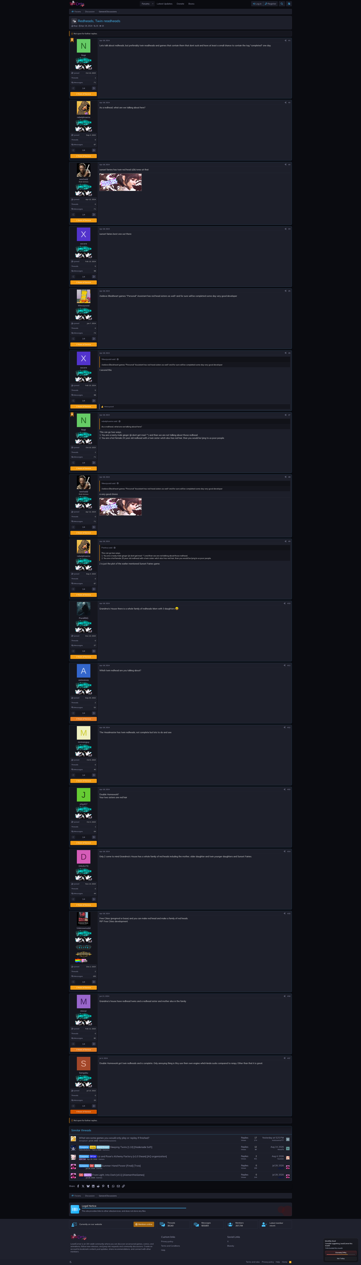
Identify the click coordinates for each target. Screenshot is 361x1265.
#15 (288, 913)
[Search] (282, 3)
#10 (288, 603)
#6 (289, 353)
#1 (289, 40)
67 (95, 144)
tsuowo (281, 1159)
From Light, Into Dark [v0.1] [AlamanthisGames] (118, 1174)
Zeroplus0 (83, 1141)
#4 (289, 229)
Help (163, 1250)
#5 (289, 291)
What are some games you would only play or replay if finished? (114, 1137)
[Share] (285, 40)
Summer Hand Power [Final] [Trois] (121, 1165)
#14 (288, 851)
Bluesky (230, 1246)
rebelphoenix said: (110, 421)
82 (95, 1038)
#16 (288, 996)
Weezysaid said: (109, 359)
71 (95, 82)
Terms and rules (253, 1262)
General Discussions (107, 1141)
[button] (153, 3)
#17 (288, 1058)
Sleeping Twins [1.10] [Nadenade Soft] (131, 1147)
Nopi (76, 26)
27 (95, 645)
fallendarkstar (85, 1150)
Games (101, 1159)
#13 (288, 789)
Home (284, 1262)
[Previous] (73, 88)
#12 (288, 727)
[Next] (94, 88)
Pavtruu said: (107, 548)
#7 (289, 415)
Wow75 (281, 1149)
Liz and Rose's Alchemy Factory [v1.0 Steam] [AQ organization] (132, 1156)
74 (95, 333)
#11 (288, 665)
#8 (289, 477)
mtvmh (272, 1226)
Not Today (341, 1258)
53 (95, 707)
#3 (289, 164)
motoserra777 (278, 1140)
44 (95, 893)
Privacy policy (167, 1241)
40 (95, 769)
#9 (289, 541)
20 (95, 1100)
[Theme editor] (289, 3)
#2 (289, 102)
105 (94, 976)
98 (95, 271)
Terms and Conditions (170, 1246)
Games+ (106, 1150)
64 (95, 831)
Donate (340, 1252)
